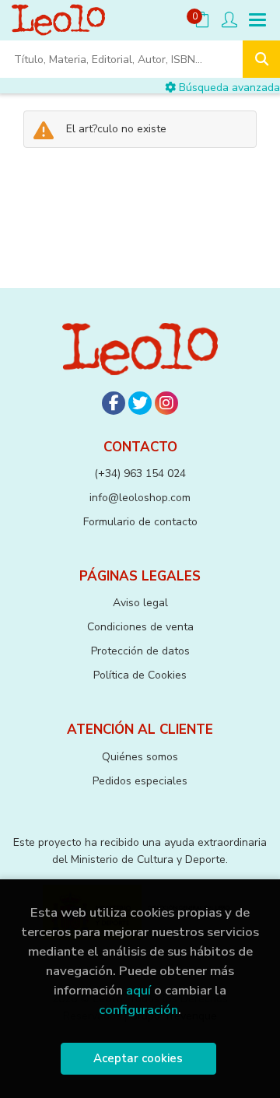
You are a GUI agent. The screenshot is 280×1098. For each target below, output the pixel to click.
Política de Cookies (140, 675)
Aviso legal (140, 602)
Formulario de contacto (140, 521)
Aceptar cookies (138, 1058)
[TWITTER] (140, 403)
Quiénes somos (140, 756)
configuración (138, 1010)
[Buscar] (261, 59)
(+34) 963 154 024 (140, 473)
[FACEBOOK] (113, 403)
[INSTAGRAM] (166, 403)
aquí (138, 990)
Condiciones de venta (140, 626)
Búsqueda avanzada (228, 87)
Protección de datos (140, 651)
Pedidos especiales (140, 781)
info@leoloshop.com (140, 497)
